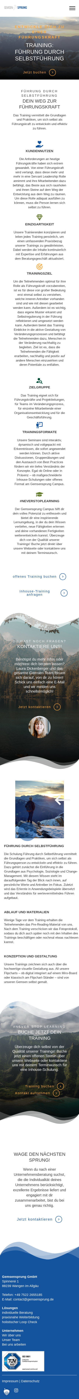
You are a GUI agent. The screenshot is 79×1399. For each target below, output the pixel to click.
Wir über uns (11, 1335)
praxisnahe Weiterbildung (20, 1317)
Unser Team (11, 1340)
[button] (6, 1392)
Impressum (10, 1381)
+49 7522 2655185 (28, 1295)
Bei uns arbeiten (14, 1344)
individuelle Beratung (17, 1312)
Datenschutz (30, 1381)
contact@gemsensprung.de (33, 1299)
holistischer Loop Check (19, 1322)
